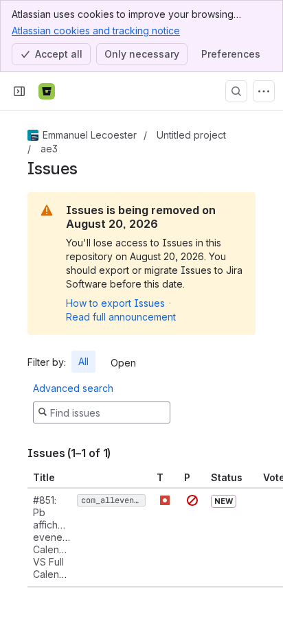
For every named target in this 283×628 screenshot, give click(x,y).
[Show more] (264, 91)
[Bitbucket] (47, 91)
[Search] (236, 91)
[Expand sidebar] (19, 91)
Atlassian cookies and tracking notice (96, 30)
